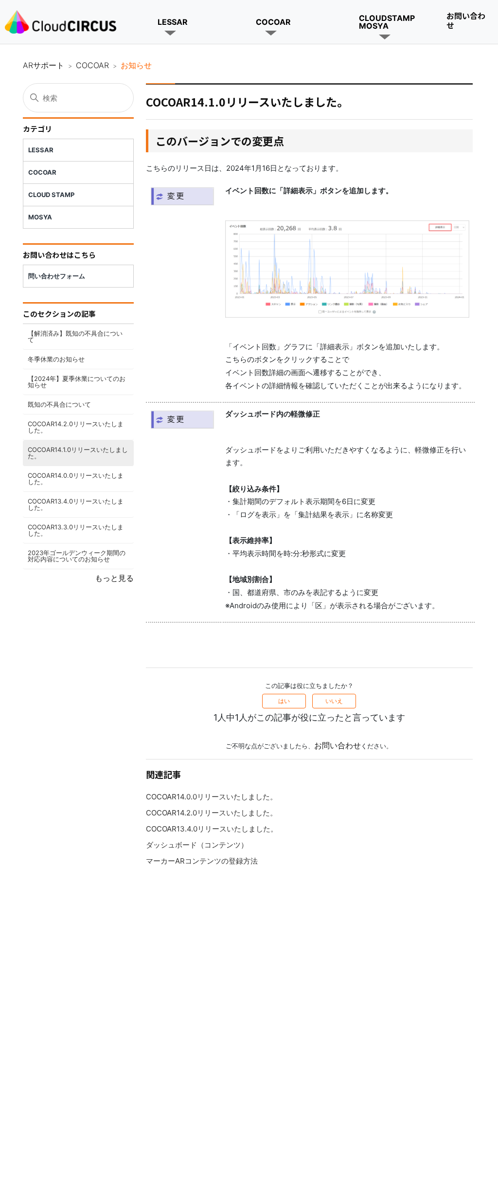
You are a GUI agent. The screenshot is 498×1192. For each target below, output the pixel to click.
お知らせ (136, 65)
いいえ (334, 700)
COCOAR (273, 22)
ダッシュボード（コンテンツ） (197, 844)
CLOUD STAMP (51, 195)
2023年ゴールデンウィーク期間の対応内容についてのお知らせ (76, 556)
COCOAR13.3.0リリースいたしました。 (76, 530)
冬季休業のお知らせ (56, 359)
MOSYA (40, 217)
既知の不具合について (59, 404)
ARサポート (43, 65)
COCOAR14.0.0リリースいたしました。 (76, 478)
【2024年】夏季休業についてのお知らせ (76, 382)
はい (284, 700)
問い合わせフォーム (56, 276)
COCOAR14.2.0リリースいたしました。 (76, 427)
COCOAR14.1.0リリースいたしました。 (78, 453)
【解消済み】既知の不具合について (75, 336)
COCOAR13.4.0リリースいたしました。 (76, 504)
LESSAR (173, 22)
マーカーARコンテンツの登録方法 (202, 861)
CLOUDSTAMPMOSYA (387, 22)
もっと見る (114, 578)
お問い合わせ (465, 20)
